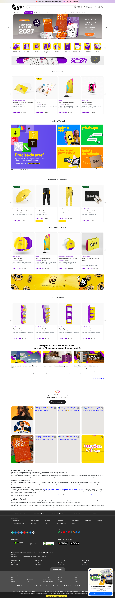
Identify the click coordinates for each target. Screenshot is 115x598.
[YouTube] (64, 532)
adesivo (53, 489)
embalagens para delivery (94, 494)
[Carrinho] (102, 7)
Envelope (45, 576)
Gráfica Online (14, 574)
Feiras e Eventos (16, 256)
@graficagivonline (52, 397)
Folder (12, 579)
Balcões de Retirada (20, 513)
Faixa (28, 581)
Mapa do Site (16, 520)
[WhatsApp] (95, 7)
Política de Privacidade (18, 523)
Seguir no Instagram (58, 402)
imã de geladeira (59, 494)
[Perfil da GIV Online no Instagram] (57, 390)
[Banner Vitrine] (57, 282)
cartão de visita (46, 489)
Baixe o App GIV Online (65, 539)
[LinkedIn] (66, 532)
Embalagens (76, 577)
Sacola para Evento (86, 256)
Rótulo (28, 576)
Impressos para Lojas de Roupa (66, 256)
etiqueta (47, 494)
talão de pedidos (68, 494)
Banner (60, 100)
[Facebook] (76, 532)
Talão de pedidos (62, 577)
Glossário (19, 585)
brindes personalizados (78, 489)
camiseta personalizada (26, 494)
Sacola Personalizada (63, 574)
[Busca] (75, 7)
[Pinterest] (69, 532)
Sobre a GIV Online (34, 520)
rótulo (52, 494)
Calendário (76, 576)
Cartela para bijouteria (48, 581)
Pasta (44, 574)
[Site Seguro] (33, 543)
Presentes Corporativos (18, 208)
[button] (8, 26)
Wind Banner (30, 579)
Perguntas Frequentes (57, 513)
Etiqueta (29, 574)
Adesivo (13, 581)
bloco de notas (77, 494)
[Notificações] (98, 7)
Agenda (75, 579)
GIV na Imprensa (76, 513)
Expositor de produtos (41, 326)
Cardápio (76, 581)
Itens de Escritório (86, 208)
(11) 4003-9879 (14, 560)
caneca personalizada (39, 494)
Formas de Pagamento (18, 529)
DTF (36, 100)
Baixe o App (47, 520)
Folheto (13, 577)
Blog (46, 523)
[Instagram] (61, 532)
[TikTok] (71, 532)
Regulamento (88, 520)
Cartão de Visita (15, 576)
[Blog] (74, 532)
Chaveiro (60, 581)
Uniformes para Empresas (41, 208)
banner (66, 489)
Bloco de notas (61, 576)
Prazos (73, 523)
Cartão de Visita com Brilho (19, 100)
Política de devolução (61, 523)
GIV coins (99, 520)
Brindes (75, 574)
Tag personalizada (47, 579)
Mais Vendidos (85, 100)
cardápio (84, 494)
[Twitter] (79, 532)
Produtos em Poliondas (18, 326)
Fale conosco (33, 523)
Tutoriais (94, 513)
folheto (57, 489)
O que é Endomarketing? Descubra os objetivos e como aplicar (86, 367)
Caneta (59, 579)
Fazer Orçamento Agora (100, 593)
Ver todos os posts (98, 378)
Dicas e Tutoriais (75, 520)
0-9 (82, 585)
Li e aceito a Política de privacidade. (57, 596)
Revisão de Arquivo (39, 513)
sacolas (62, 489)
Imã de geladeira (46, 577)
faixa (70, 489)
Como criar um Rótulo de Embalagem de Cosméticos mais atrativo (56, 367)
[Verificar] (18, 543)
